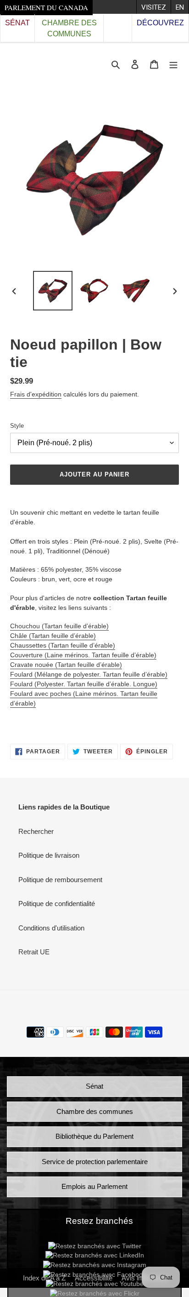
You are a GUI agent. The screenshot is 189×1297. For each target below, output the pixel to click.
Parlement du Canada (46, 7)
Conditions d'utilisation (51, 928)
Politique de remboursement (60, 880)
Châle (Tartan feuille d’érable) (53, 635)
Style (17, 425)
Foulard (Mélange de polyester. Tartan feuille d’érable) (88, 674)
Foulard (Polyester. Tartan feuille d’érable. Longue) (83, 684)
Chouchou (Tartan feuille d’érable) (59, 626)
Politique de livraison (48, 855)
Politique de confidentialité (56, 903)
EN (180, 7)
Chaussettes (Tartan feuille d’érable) (62, 645)
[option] (53, 291)
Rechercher (36, 831)
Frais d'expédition (35, 394)
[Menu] (173, 64)
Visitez (153, 7)
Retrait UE (34, 952)
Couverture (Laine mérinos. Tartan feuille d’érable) (83, 655)
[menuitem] (153, 7)
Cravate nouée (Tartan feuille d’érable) (66, 664)
